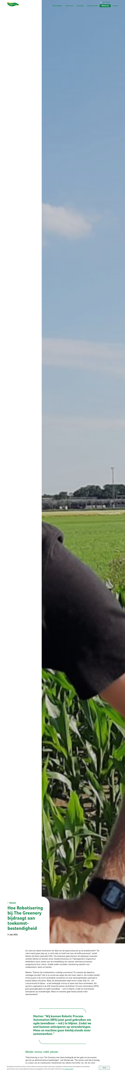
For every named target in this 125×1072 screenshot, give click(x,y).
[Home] (13, 6)
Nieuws (12, 903)
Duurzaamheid (92, 6)
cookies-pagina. (69, 1069)
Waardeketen (57, 6)
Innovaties (80, 6)
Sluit (104, 1068)
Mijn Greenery (106, 2)
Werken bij (105, 6)
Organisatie (69, 6)
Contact (115, 6)
